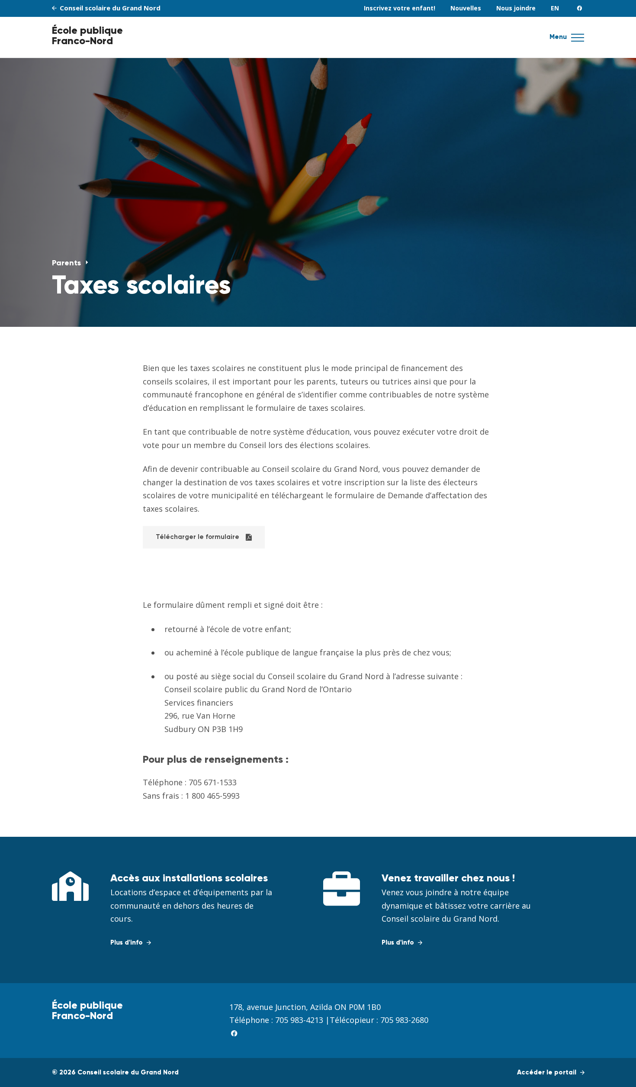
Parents (67, 263)
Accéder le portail (547, 1072)
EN (555, 8)
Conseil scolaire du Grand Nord (109, 7)
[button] (577, 40)
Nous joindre (516, 8)
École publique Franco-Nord (87, 36)
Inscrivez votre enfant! (399, 8)
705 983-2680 (404, 1020)
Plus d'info (127, 942)
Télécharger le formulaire (197, 537)
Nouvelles (465, 8)
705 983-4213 (299, 1020)
